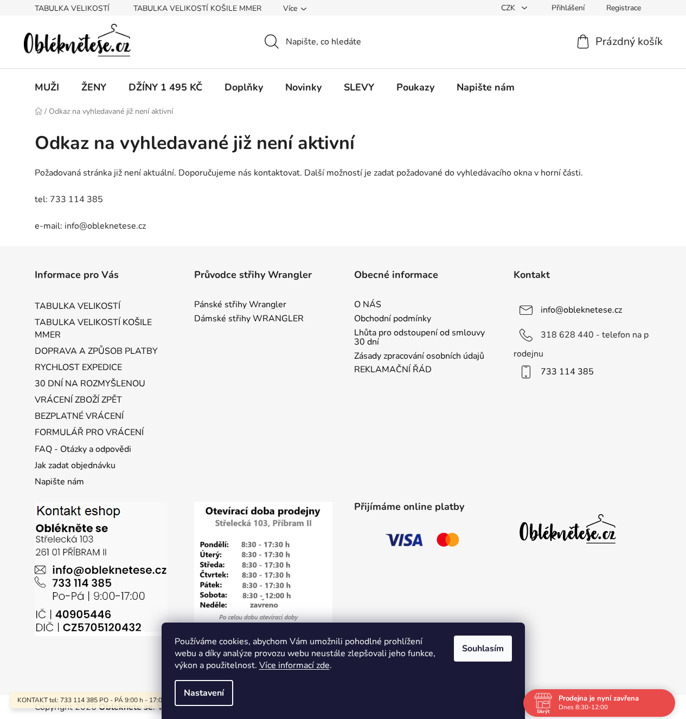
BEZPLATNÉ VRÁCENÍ (79, 416)
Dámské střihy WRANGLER (249, 319)
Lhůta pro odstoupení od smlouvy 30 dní (419, 337)
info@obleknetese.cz (581, 310)
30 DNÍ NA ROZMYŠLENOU (90, 384)
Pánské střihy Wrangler (240, 305)
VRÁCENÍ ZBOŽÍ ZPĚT (78, 400)
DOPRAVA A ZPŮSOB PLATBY (96, 351)
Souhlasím (483, 649)
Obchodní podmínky (392, 319)
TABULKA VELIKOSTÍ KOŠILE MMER (197, 8)
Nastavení (204, 693)
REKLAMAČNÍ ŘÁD (393, 370)
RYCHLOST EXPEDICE (78, 367)
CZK (509, 8)
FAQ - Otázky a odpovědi (83, 449)
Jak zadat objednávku (75, 465)
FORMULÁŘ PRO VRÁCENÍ (89, 432)
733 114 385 (567, 372)
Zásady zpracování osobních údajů (419, 356)
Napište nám (59, 482)
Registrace (623, 8)
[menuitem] (47, 87)
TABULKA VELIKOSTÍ (72, 8)
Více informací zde (294, 665)
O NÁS (367, 305)
